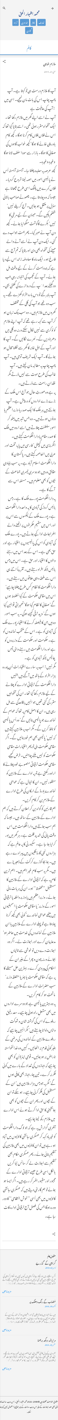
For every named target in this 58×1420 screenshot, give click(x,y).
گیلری (29, 30)
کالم (33, 22)
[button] (4, 61)
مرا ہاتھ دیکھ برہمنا (46, 1340)
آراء (15, 22)
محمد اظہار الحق (29, 13)
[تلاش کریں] (4, 8)
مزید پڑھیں (6, 1291)
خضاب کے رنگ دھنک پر (42, 1301)
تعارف (41, 22)
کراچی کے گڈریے (46, 1262)
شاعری (24, 22)
